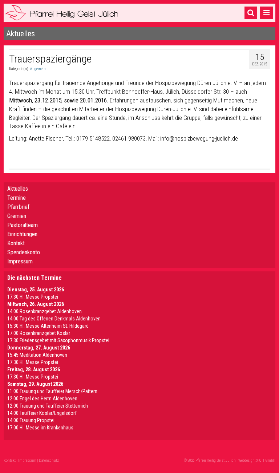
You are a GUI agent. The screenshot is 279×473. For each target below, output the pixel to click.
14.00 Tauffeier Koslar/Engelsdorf (42, 413)
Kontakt (16, 243)
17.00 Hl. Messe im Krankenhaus (40, 427)
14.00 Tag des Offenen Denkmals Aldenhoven (54, 319)
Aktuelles (17, 188)
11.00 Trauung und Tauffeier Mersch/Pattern (52, 391)
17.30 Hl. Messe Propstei (32, 297)
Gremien (16, 216)
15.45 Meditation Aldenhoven (37, 355)
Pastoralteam (22, 225)
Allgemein (38, 68)
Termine (16, 197)
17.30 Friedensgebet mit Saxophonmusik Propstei (58, 340)
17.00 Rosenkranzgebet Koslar (38, 333)
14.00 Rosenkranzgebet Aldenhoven (44, 311)
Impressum (20, 261)
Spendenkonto (23, 252)
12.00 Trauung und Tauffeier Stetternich (47, 406)
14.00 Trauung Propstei (30, 420)
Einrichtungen (22, 234)
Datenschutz (49, 460)
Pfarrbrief (18, 206)
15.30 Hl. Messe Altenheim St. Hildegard (48, 326)
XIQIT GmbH (265, 460)
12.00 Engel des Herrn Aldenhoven (42, 398)
